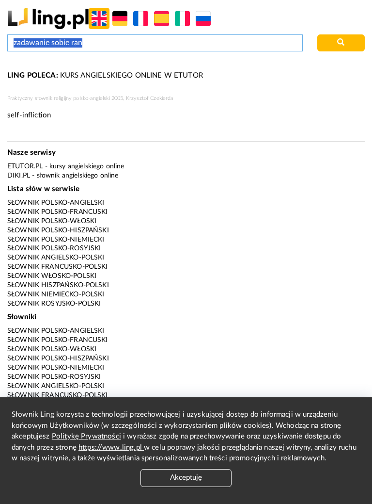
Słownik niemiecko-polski (56, 294)
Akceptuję (186, 477)
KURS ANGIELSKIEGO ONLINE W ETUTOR (105, 75)
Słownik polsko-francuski (57, 212)
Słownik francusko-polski (57, 266)
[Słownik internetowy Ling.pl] (48, 18)
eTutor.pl (25, 166)
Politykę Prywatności (86, 436)
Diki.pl (18, 175)
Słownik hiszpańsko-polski (58, 285)
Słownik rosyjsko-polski (54, 303)
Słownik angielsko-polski (56, 257)
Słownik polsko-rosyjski (54, 248)
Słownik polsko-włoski (51, 221)
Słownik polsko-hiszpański (58, 230)
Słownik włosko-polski (51, 276)
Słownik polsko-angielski (56, 202)
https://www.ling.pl (111, 447)
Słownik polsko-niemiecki (56, 239)
